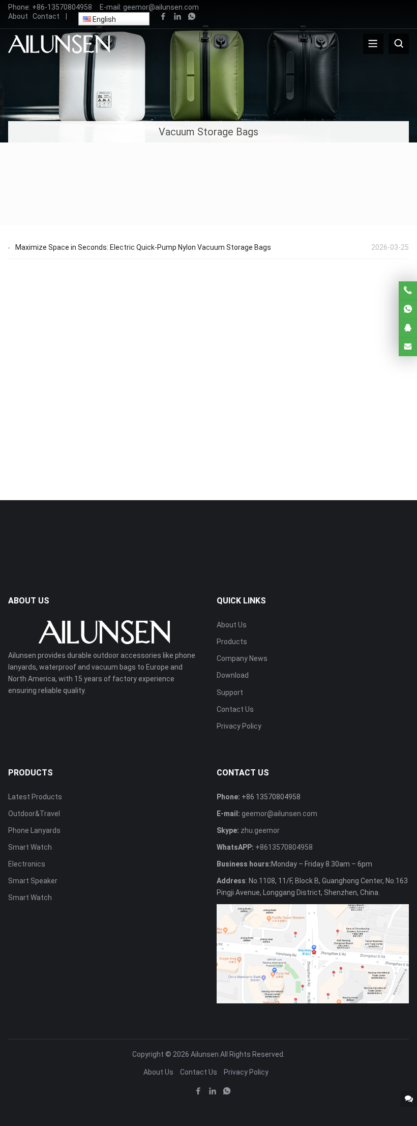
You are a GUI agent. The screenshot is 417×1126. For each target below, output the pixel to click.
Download (233, 675)
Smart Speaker (32, 881)
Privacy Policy (239, 726)
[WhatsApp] (192, 16)
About (18, 16)
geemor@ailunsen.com (161, 7)
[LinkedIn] (177, 16)
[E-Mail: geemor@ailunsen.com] (408, 347)
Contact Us (235, 709)
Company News (242, 658)
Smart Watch (30, 847)
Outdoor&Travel (34, 814)
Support (230, 692)
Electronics (26, 864)
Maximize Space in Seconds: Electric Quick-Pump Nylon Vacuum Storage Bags (143, 247)
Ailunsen (205, 1054)
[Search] (399, 44)
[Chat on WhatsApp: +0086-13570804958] (408, 309)
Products (232, 642)
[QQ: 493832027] (408, 328)
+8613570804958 (284, 847)
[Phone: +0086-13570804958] (408, 290)
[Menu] (373, 44)
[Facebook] (163, 16)
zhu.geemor (260, 830)
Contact (46, 16)
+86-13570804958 (62, 7)
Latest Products (35, 797)
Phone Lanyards (34, 830)
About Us (232, 625)
